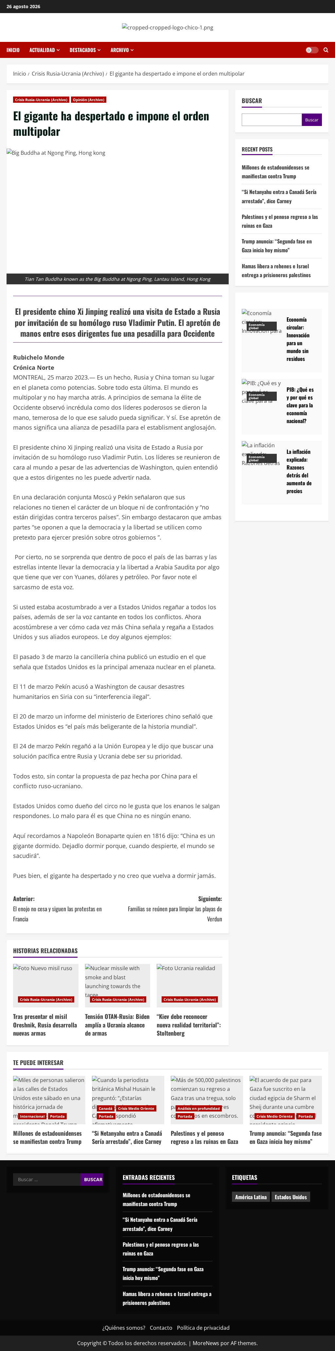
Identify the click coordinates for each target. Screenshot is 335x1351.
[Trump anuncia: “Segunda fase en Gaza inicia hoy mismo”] (286, 1100)
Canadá (106, 1108)
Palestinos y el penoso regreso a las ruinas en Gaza (204, 1137)
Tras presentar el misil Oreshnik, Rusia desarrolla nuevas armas (45, 1024)
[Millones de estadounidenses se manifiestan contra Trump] (49, 1100)
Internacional (32, 1116)
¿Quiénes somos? (123, 1327)
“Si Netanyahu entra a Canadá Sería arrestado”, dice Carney (127, 1137)
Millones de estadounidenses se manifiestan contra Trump (47, 1137)
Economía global (257, 326)
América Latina (251, 1197)
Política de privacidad (203, 1327)
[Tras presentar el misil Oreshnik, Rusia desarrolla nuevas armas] (46, 985)
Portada (57, 1116)
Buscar (252, 101)
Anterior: (57, 908)
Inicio (13, 49)
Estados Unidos (291, 1197)
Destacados (83, 49)
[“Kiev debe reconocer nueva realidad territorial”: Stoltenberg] (189, 985)
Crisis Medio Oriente (136, 1108)
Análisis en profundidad (199, 1108)
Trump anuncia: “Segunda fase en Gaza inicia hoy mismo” (286, 1137)
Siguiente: (175, 908)
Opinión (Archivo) (88, 99)
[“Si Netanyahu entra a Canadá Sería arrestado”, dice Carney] (128, 1100)
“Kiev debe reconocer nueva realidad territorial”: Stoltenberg (189, 1024)
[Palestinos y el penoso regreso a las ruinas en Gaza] (207, 1100)
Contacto (161, 1327)
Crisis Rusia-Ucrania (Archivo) (41, 99)
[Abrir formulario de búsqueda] (326, 50)
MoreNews (206, 1343)
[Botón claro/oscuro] (312, 50)
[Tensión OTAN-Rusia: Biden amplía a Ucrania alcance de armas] (117, 985)
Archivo (120, 49)
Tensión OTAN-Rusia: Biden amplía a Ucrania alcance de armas (117, 1024)
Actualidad (42, 49)
